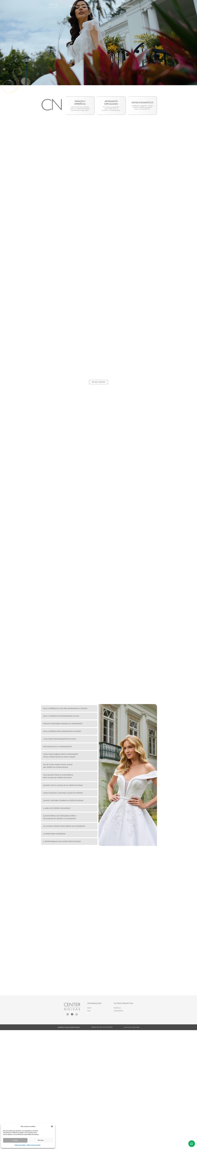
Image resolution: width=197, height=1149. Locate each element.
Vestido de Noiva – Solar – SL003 (58, 375)
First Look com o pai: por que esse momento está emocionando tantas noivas (84, 955)
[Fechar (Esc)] (23, 1036)
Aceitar (15, 1140)
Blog (89, 1008)
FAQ (88, 1011)
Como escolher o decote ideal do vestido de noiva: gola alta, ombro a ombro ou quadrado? (56, 929)
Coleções (73, 6)
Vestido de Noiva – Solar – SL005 (132, 375)
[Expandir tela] (10, 1036)
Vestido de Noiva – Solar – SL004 (95, 375)
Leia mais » (49, 951)
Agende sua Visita (88, 6)
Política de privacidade (33, 1145)
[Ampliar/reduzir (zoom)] (3, 1036)
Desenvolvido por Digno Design (132, 1027)
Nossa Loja (103, 6)
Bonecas (117, 1008)
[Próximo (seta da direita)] (10, 1039)
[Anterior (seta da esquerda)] (3, 1039)
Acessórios (118, 1011)
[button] (52, 1126)
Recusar (41, 1140)
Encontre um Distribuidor (122, 6)
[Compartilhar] (16, 1036)
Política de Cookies (20, 1145)
